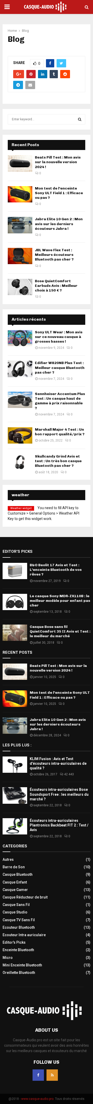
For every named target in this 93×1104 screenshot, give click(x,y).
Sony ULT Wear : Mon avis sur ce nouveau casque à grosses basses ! (58, 337)
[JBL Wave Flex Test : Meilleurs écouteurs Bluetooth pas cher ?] (20, 256)
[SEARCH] (79, 119)
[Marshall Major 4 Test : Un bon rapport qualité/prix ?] (20, 435)
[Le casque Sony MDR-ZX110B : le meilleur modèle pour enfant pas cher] (15, 602)
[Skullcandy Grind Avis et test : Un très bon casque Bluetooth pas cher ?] (20, 462)
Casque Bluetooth (18, 874)
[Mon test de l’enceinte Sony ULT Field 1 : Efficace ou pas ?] (20, 194)
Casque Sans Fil (16, 905)
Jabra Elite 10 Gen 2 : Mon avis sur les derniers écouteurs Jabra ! (59, 224)
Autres (8, 859)
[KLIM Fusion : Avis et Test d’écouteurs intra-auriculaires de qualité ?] (15, 764)
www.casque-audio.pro (37, 1099)
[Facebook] (38, 1075)
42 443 (69, 774)
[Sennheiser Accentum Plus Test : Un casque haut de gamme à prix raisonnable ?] (20, 400)
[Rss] (52, 1075)
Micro (8, 958)
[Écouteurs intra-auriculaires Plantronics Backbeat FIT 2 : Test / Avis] (15, 826)
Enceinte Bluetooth (18, 950)
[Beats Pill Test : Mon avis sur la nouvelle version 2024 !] (20, 163)
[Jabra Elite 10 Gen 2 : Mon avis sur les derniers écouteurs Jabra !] (20, 225)
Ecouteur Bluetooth (19, 927)
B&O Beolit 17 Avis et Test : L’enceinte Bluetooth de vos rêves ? (56, 570)
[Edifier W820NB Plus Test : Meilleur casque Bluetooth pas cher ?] (20, 369)
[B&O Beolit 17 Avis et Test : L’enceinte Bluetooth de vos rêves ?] (15, 571)
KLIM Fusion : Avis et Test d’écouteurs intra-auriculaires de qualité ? (58, 763)
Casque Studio (15, 912)
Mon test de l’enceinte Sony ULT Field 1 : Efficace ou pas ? (59, 193)
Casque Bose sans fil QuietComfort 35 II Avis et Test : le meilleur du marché (60, 631)
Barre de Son (14, 867)
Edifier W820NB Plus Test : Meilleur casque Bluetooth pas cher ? (59, 367)
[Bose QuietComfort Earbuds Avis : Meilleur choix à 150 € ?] (20, 287)
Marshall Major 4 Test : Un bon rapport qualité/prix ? (59, 431)
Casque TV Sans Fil (19, 920)
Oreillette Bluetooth (19, 973)
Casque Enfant (15, 882)
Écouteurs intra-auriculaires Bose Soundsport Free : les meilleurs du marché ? (59, 794)
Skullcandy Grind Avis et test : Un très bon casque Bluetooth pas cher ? (58, 461)
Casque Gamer (15, 890)
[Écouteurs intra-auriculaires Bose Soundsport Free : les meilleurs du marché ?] (15, 795)
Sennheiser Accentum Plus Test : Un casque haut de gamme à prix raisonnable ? (60, 401)
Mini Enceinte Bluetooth (22, 965)
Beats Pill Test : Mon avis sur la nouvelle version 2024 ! (58, 162)
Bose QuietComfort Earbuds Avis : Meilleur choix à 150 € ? (56, 286)
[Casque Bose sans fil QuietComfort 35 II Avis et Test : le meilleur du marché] (15, 633)
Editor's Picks (14, 942)
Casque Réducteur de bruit (25, 897)
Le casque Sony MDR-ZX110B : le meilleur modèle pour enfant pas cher (60, 601)
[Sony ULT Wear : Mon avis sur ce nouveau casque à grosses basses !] (20, 338)
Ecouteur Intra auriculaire (24, 935)
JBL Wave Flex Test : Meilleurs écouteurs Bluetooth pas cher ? (54, 255)
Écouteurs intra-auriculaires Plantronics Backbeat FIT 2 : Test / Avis (59, 825)
